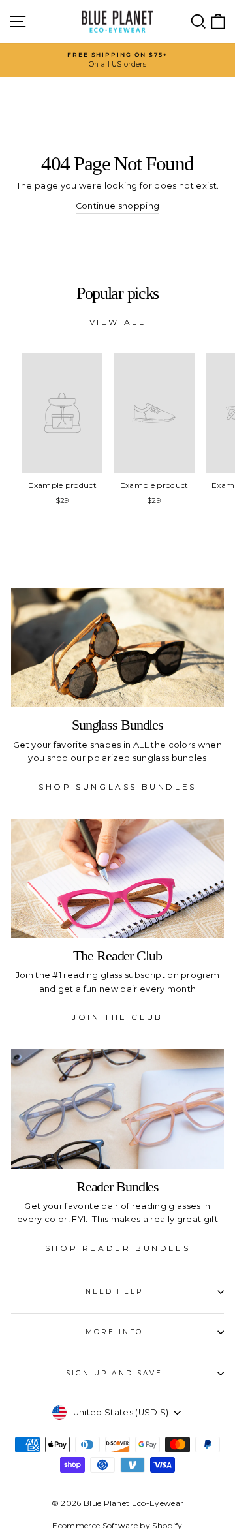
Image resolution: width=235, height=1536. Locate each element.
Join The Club (117, 1017)
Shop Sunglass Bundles (117, 786)
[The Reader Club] (117, 878)
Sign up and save (114, 1373)
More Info (115, 1332)
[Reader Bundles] (117, 1109)
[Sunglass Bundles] (117, 647)
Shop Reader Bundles (117, 1248)
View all (117, 322)
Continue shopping (117, 206)
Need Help (115, 1291)
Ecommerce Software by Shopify (117, 1525)
